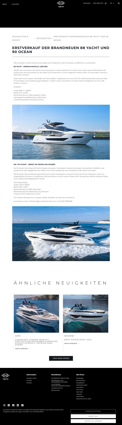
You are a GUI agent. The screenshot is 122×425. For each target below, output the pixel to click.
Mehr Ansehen (21, 348)
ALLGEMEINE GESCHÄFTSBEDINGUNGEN (60, 385)
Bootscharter (80, 380)
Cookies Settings (93, 411)
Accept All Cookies (93, 421)
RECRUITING (55, 390)
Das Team (79, 392)
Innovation (79, 387)
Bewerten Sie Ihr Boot (83, 399)
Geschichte (80, 396)
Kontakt (86, 3)
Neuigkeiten (80, 383)
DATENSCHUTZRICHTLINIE (60, 378)
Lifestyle (79, 394)
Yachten (15, 4)
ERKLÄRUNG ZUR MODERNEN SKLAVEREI (59, 381)
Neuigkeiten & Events (20, 38)
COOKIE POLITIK (57, 388)
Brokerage (79, 378)
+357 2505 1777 (98, 3)
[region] (61, 416)
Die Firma (79, 389)
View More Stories (61, 358)
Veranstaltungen (81, 385)
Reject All (93, 416)
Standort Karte (31, 378)
